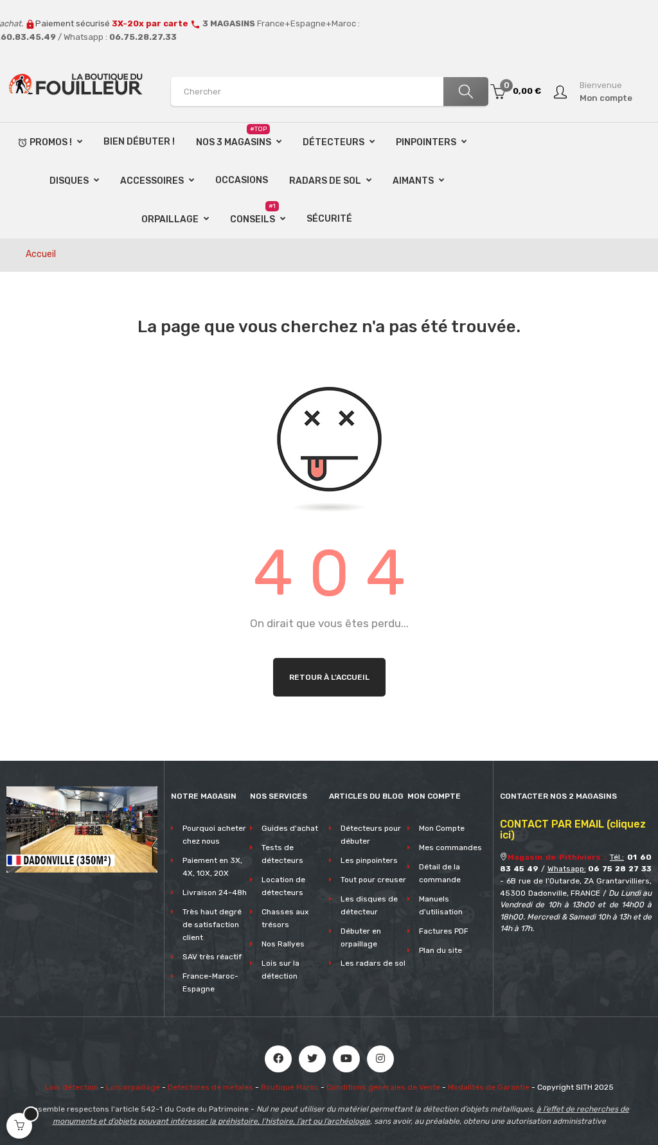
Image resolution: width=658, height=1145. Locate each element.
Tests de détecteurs (282, 854)
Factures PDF (443, 931)
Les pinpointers (369, 860)
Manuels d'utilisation (441, 905)
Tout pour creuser (373, 879)
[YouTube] (346, 1058)
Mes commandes (450, 847)
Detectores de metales (210, 1087)
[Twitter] (312, 1058)
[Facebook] (278, 1058)
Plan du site (440, 950)
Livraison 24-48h (214, 892)
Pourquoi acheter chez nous (214, 835)
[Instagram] (380, 1058)
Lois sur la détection (280, 970)
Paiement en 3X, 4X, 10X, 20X (212, 867)
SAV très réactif (212, 956)
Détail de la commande (440, 873)
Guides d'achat (290, 828)
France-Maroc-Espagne (210, 982)
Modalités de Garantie (488, 1087)
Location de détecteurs (283, 886)
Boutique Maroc (290, 1087)
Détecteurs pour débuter (371, 835)
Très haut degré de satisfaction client (212, 924)
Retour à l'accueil (329, 677)
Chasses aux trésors (285, 918)
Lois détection (71, 1087)
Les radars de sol (373, 963)
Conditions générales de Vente (383, 1087)
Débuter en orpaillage (361, 937)
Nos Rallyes (283, 943)
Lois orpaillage (133, 1087)
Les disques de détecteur (369, 905)
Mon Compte (442, 828)
